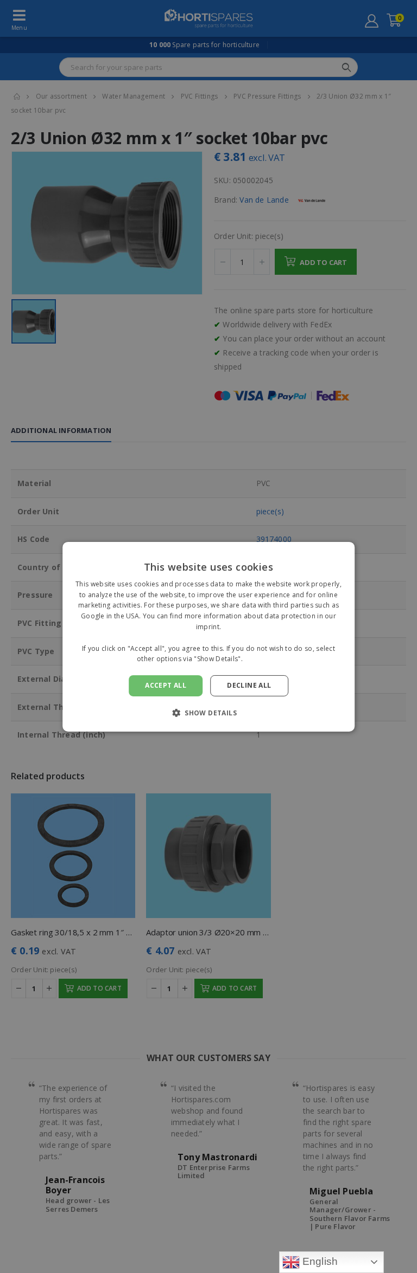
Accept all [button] (165, 685)
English (319, 1261)
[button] (208, 712)
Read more (262, 658)
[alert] (208, 636)
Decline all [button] (249, 685)
